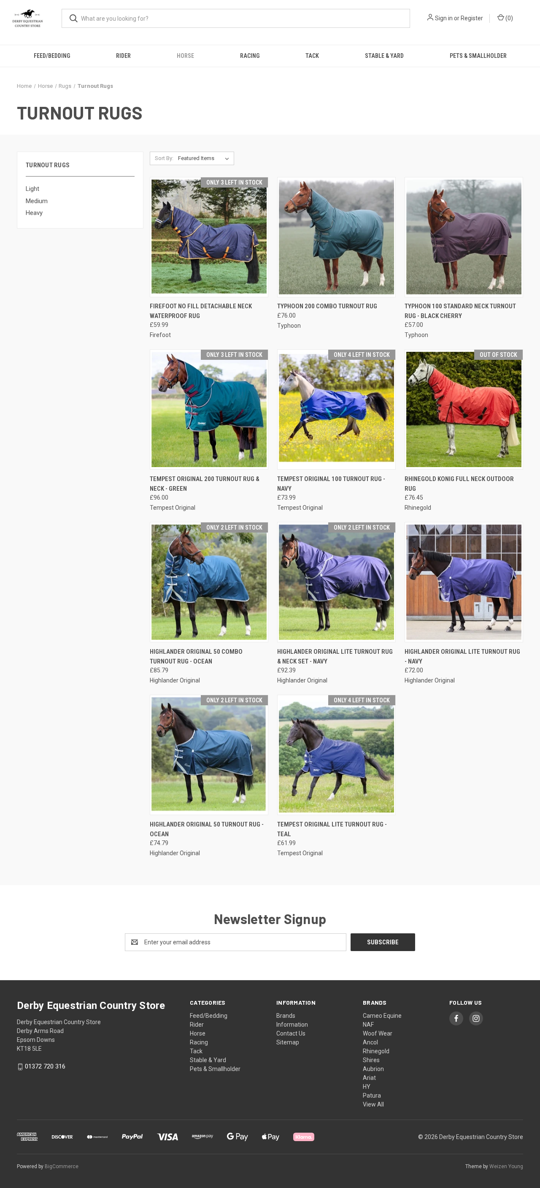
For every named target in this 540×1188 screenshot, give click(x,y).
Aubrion (373, 1069)
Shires (371, 1060)
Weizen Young (506, 1166)
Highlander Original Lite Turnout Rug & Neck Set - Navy (335, 656)
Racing (249, 55)
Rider (123, 55)
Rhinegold (376, 1051)
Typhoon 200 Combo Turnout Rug (327, 306)
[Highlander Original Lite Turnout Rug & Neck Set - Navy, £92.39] (336, 582)
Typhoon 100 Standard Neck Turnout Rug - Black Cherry (460, 311)
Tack (312, 55)
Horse (185, 55)
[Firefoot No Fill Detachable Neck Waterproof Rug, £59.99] (209, 237)
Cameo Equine (382, 1015)
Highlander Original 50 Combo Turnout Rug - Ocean (196, 656)
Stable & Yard (384, 55)
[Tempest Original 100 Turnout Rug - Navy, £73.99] (336, 409)
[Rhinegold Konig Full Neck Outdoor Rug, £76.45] (463, 409)
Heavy (34, 213)
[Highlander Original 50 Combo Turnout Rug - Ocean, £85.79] (209, 582)
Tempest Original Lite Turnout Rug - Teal (332, 829)
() (508, 18)
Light (32, 189)
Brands (285, 1015)
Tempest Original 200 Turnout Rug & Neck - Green (204, 483)
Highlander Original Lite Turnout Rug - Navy (462, 656)
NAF (368, 1024)
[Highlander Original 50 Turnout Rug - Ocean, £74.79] (209, 754)
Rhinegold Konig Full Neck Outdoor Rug (459, 483)
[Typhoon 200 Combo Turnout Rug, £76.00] (336, 237)
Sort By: (164, 158)
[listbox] (205, 158)
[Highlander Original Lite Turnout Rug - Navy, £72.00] (463, 582)
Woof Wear (377, 1033)
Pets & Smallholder (478, 55)
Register (472, 18)
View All (373, 1104)
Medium (37, 201)
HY (366, 1086)
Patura (372, 1095)
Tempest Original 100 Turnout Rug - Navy (331, 483)
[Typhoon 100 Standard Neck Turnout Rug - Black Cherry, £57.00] (463, 237)
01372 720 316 (45, 1066)
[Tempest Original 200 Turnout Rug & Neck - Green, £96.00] (209, 409)
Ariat (369, 1077)
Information (292, 1024)
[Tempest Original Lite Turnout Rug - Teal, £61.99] (336, 754)
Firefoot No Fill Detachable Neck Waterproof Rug (201, 311)
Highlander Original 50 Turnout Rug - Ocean (207, 829)
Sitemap (287, 1042)
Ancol (370, 1042)
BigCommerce (61, 1166)
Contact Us (290, 1033)
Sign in (444, 18)
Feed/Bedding (52, 55)
